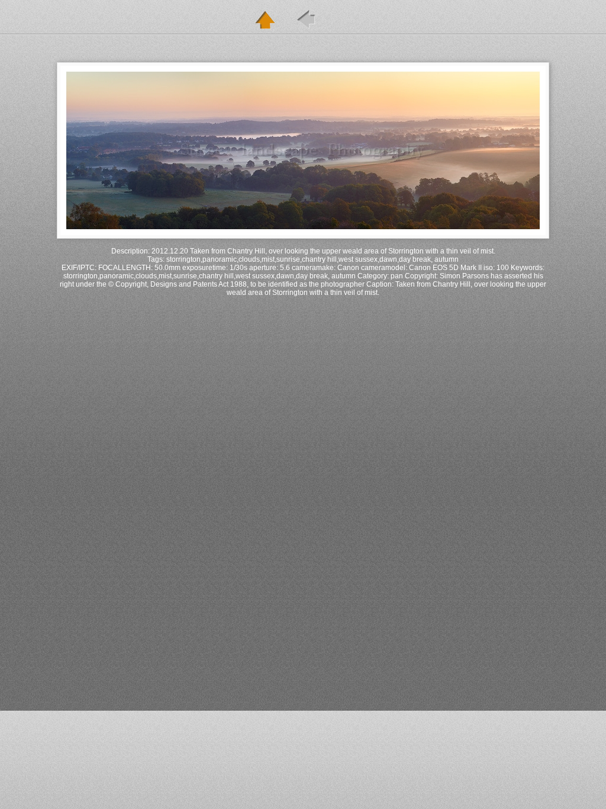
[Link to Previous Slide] (306, 19)
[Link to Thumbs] (264, 19)
